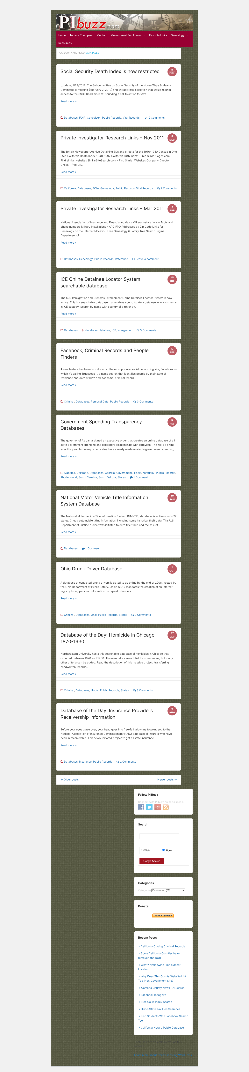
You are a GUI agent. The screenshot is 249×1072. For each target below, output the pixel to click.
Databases (71, 117)
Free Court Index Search (156, 1001)
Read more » (68, 101)
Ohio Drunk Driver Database (91, 569)
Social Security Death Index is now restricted (110, 71)
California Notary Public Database (162, 1027)
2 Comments (168, 188)
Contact (102, 35)
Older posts (69, 779)
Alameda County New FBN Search (162, 987)
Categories (144, 890)
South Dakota (107, 477)
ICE (114, 330)
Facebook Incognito (153, 994)
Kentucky (148, 472)
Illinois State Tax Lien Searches (160, 1009)
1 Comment (140, 477)
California (70, 188)
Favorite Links (158, 35)
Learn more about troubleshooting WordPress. (163, 1055)
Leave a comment (147, 259)
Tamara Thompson (81, 35)
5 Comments (147, 330)
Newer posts (167, 779)
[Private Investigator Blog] (124, 22)
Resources (65, 43)
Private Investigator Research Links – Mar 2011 (112, 208)
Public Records (111, 117)
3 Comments (144, 401)
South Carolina (88, 477)
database (91, 330)
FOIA (82, 117)
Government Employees (126, 35)
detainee (104, 330)
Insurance (85, 761)
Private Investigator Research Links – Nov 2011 (112, 138)
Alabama (69, 472)
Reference (121, 259)
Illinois (137, 472)
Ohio (94, 614)
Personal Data (100, 401)
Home (62, 35)
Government (124, 472)
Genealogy (177, 35)
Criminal (69, 401)
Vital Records (131, 117)
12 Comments (155, 117)
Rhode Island (68, 477)
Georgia (110, 472)
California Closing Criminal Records (163, 946)
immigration (124, 330)
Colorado (82, 472)
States (121, 477)
